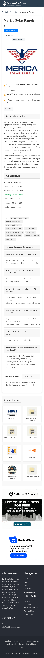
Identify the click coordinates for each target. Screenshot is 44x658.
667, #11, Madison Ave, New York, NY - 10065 (22, 85)
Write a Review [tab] (31, 376)
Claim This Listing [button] (11, 30)
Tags (25, 585)
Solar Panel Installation (13, 236)
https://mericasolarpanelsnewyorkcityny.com (23, 95)
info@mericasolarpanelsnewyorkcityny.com (23, 101)
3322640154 (11, 90)
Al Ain (22, 641)
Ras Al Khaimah (11, 644)
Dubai (29, 641)
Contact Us (28, 604)
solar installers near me (13, 229)
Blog (25, 582)
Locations (27, 589)
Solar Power (31, 232)
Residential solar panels (13, 221)
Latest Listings (29, 592)
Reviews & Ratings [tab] (13, 376)
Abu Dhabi (7, 641)
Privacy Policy (29, 614)
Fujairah (36, 641)
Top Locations (29, 579)
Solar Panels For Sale (32, 236)
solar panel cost (31, 229)
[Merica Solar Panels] (22, 62)
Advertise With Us (31, 608)
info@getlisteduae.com (11, 627)
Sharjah (21, 644)
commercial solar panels (19, 218)
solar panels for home (13, 225)
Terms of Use (29, 611)
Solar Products (11, 12)
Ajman (16, 641)
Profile (9, 109)
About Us (27, 601)
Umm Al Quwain (31, 644)
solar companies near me (14, 232)
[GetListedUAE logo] (14, 4)
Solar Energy (10, 239)
